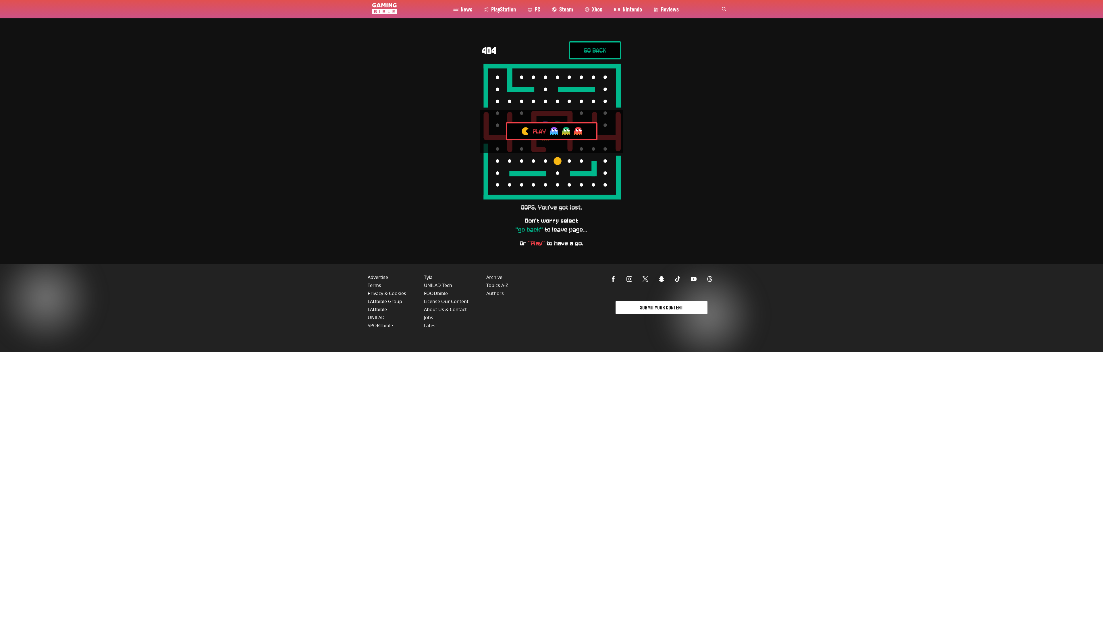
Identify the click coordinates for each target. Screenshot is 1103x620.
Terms (374, 285)
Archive (494, 277)
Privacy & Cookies (387, 293)
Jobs (428, 317)
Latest (430, 325)
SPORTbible (380, 325)
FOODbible (436, 293)
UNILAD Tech (438, 285)
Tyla (428, 277)
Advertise (378, 277)
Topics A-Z (497, 285)
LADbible (377, 309)
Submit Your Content (661, 308)
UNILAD (376, 317)
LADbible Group (385, 301)
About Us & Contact (445, 309)
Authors (495, 293)
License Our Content (446, 301)
